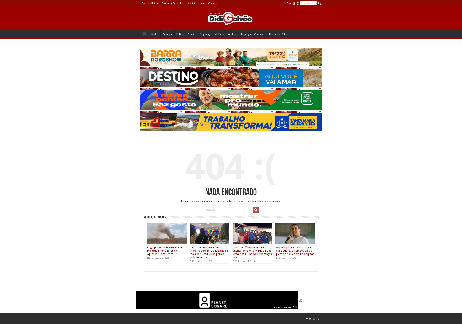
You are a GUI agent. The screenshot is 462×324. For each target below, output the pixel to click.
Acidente (232, 34)
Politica (180, 34)
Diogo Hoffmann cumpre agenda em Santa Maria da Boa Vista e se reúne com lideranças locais (252, 252)
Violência (219, 34)
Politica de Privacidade (173, 3)
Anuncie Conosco (208, 3)
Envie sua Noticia (150, 3)
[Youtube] (294, 3)
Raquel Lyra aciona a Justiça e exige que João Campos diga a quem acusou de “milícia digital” (295, 251)
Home (144, 34)
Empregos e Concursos (253, 34)
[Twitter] (290, 3)
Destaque (168, 34)
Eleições (192, 34)
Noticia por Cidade (279, 34)
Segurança (205, 34)
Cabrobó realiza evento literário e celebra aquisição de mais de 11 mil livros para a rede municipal (209, 252)
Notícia (155, 34)
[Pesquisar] (319, 3)
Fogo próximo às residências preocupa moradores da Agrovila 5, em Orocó (165, 251)
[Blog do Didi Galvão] (231, 18)
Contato (192, 3)
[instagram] (297, 3)
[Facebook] (287, 3)
